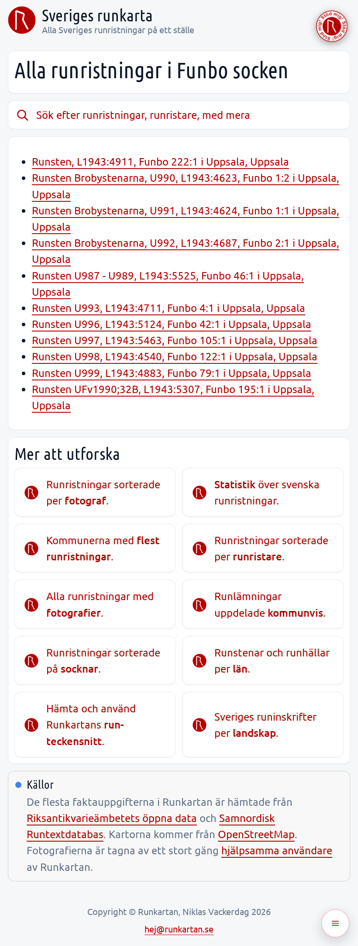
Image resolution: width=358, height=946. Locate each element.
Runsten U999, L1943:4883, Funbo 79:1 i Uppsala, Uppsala (171, 372)
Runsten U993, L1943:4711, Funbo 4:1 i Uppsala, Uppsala (168, 307)
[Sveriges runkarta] (22, 20)
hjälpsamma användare (276, 850)
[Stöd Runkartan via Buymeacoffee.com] (331, 26)
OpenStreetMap (256, 834)
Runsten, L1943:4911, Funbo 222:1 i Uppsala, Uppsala (160, 161)
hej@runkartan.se (179, 928)
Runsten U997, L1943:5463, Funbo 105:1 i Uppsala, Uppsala (174, 340)
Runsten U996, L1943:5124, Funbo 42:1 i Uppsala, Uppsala (171, 324)
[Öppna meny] (335, 923)
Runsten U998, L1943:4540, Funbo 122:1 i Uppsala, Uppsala (174, 356)
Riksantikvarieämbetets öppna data (112, 817)
